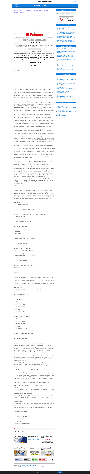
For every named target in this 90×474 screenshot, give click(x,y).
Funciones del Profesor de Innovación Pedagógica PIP (66, 93)
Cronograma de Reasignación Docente (64, 96)
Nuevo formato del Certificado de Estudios (64, 36)
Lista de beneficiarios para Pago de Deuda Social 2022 (33, 448)
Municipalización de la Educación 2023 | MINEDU (65, 35)
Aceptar (60, 472)
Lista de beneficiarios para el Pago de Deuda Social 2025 (20, 436)
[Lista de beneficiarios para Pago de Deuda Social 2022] (34, 452)
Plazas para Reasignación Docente (63, 110)
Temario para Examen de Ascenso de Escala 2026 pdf (66, 111)
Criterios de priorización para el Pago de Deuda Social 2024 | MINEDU (47, 436)
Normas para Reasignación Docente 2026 (64, 112)
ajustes (53, 472)
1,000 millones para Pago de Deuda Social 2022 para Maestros (46, 448)
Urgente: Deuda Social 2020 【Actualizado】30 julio (66, 37)
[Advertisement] (34, 23)
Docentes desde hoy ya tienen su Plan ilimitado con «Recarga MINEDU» (32, 466)
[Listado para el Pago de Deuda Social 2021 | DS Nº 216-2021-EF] (20, 453)
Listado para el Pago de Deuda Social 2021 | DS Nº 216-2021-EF (20, 448)
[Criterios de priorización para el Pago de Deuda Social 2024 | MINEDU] (47, 441)
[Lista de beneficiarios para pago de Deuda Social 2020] (34, 438)
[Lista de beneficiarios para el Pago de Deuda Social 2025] (20, 440)
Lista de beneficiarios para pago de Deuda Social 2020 (33, 436)
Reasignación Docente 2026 (62, 115)
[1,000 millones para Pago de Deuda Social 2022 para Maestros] (47, 453)
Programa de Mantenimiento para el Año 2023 (65, 65)
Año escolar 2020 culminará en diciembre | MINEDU (28, 465)
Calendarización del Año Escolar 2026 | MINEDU (65, 79)
